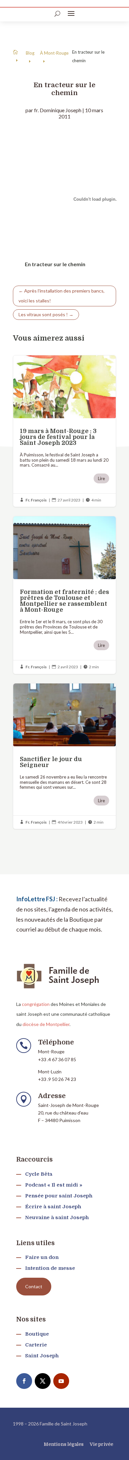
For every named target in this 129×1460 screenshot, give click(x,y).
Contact (33, 1286)
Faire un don (42, 1257)
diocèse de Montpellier (45, 1024)
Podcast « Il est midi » (53, 1185)
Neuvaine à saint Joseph (57, 1217)
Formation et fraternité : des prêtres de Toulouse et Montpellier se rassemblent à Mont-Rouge (64, 595)
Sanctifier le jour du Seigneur (64, 756)
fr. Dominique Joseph (57, 110)
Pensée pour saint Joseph (58, 1196)
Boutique (37, 1334)
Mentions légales (64, 1444)
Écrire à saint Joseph (53, 1207)
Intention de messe (50, 1268)
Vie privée (101, 1444)
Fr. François (36, 500)
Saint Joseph (42, 1356)
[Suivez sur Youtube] (61, 1381)
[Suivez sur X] (43, 1381)
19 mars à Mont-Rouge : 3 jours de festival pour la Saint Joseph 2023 (64, 431)
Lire (101, 478)
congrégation (36, 1004)
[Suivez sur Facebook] (24, 1381)
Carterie (36, 1345)
